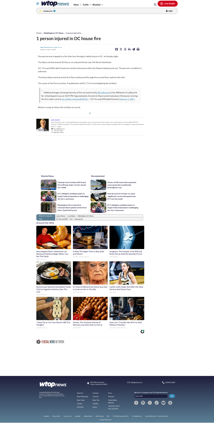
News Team (81, 400)
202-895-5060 (58, 130)
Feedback (46, 416)
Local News (71, 216)
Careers (79, 403)
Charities (95, 403)
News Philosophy (82, 396)
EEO (108, 416)
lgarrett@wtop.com (56, 47)
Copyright (77, 416)
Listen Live (47, 11)
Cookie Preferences (106, 420)
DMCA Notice (100, 416)
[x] (150, 403)
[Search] (155, 4)
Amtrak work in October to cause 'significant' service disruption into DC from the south (121, 196)
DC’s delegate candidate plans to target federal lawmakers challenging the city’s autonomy (73, 196)
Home (38, 33)
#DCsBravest (104, 92)
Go (172, 396)
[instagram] (143, 403)
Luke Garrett (45, 47)
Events (95, 407)
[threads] (170, 403)
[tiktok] (157, 403)
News (76, 4)
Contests (96, 393)
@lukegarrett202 (58, 132)
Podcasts (111, 396)
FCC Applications (137, 416)
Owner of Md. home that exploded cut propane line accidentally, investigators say (121, 185)
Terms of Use (68, 416)
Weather (96, 4)
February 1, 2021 (126, 99)
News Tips (96, 400)
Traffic (85, 4)
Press (110, 393)
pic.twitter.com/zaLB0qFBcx (75, 99)
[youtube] (163, 403)
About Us (80, 393)
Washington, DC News (86, 216)
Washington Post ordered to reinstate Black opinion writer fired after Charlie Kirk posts (72, 207)
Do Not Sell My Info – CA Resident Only (156, 416)
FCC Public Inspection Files (121, 416)
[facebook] (136, 403)
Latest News (60, 216)
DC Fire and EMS (62, 219)
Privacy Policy (56, 416)
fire (71, 219)
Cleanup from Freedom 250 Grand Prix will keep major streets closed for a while (72, 185)
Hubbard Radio (88, 416)
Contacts (96, 396)
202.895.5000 (170, 382)
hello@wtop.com (136, 382)
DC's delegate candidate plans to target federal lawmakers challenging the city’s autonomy (122, 207)
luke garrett (79, 219)
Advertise (80, 407)
